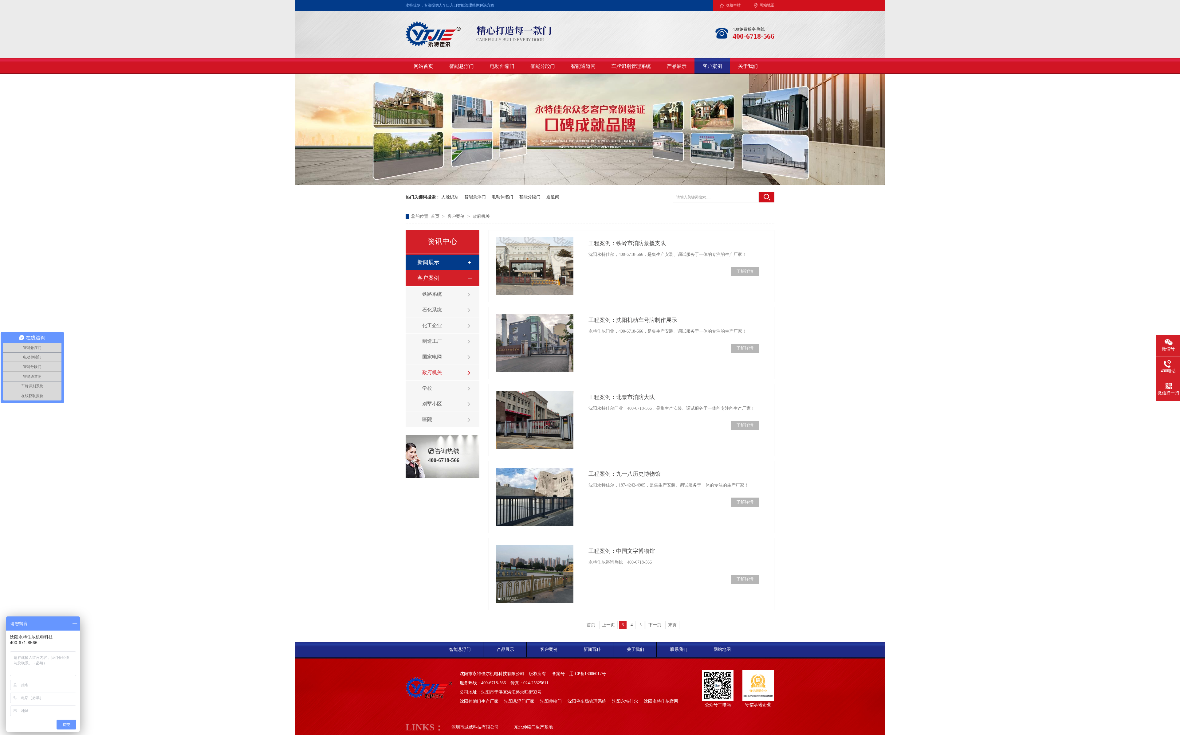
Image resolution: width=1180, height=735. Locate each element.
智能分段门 (542, 66)
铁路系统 (432, 294)
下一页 (654, 625)
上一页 (608, 625)
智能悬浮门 (461, 66)
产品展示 (676, 66)
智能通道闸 (583, 66)
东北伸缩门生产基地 (533, 727)
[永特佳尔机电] (433, 45)
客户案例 (712, 66)
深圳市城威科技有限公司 (475, 727)
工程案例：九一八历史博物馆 (624, 474)
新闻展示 (428, 262)
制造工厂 (432, 341)
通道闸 (552, 197)
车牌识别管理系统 (631, 66)
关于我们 (748, 66)
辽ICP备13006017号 (587, 673)
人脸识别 (449, 197)
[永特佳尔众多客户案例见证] (590, 183)
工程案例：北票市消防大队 (621, 397)
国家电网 (432, 356)
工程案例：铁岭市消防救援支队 (627, 243)
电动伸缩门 (502, 66)
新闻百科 (592, 649)
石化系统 (432, 309)
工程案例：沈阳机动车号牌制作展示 (632, 320)
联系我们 (678, 649)
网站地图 (767, 5)
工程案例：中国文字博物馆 (621, 551)
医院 (427, 419)
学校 (427, 388)
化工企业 (432, 325)
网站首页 (423, 66)
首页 (436, 216)
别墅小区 (432, 403)
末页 (672, 625)
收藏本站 (733, 5)
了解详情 (744, 271)
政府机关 (481, 216)
